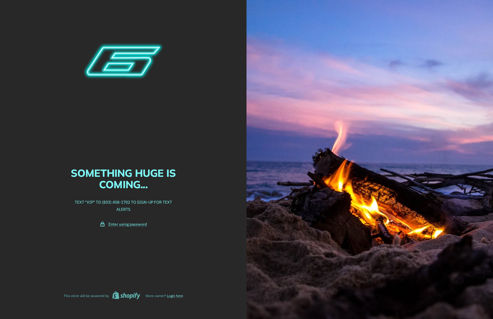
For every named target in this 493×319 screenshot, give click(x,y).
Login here (175, 296)
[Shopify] (124, 296)
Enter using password (127, 224)
